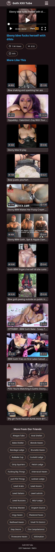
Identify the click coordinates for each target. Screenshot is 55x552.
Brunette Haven (38, 450)
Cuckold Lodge (36, 457)
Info (13, 53)
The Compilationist (36, 529)
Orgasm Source (38, 507)
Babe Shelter (18, 443)
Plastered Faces (36, 515)
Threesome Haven (19, 536)
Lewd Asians (36, 486)
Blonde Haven (36, 443)
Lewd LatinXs (37, 493)
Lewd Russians (19, 500)
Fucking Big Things (16, 471)
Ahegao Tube (19, 435)
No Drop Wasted (17, 507)
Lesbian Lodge (38, 479)
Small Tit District (38, 522)
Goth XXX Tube (22, 3)
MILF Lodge (37, 500)
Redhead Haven (17, 522)
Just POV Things (18, 479)
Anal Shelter (36, 435)
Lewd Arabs (18, 486)
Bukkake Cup (17, 457)
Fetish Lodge (37, 464)
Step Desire (16, 529)
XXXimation (39, 536)
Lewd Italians (18, 493)
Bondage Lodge (17, 450)
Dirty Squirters (18, 464)
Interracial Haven (39, 471)
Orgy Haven (17, 515)
